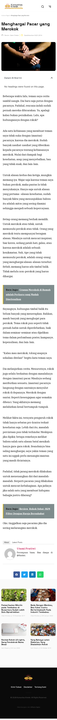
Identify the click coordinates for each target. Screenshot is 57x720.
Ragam (8, 15)
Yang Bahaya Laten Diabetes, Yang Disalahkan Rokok (40, 642)
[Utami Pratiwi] (9, 558)
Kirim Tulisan (16, 687)
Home (3, 15)
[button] (52, 78)
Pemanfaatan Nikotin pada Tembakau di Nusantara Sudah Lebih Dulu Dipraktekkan (12, 608)
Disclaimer (28, 687)
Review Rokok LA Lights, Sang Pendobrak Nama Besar (13, 642)
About (6, 542)
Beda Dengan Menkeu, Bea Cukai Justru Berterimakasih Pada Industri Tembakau (42, 608)
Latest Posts (17, 542)
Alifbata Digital (35, 707)
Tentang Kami (40, 687)
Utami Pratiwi (26, 548)
